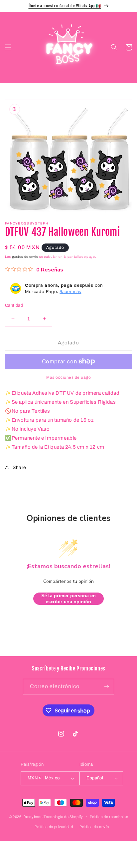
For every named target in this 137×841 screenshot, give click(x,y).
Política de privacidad (54, 827)
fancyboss (33, 816)
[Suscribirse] (106, 686)
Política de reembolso (109, 817)
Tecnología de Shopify (63, 816)
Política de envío (94, 827)
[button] (8, 47)
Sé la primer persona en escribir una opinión (68, 599)
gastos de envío (25, 256)
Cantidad (14, 305)
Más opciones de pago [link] (68, 377)
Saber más (70, 291)
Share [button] (19, 467)
